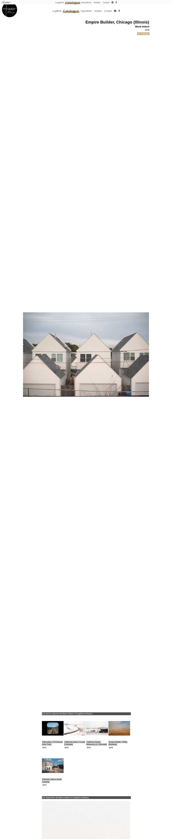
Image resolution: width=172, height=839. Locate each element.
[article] (53, 733)
